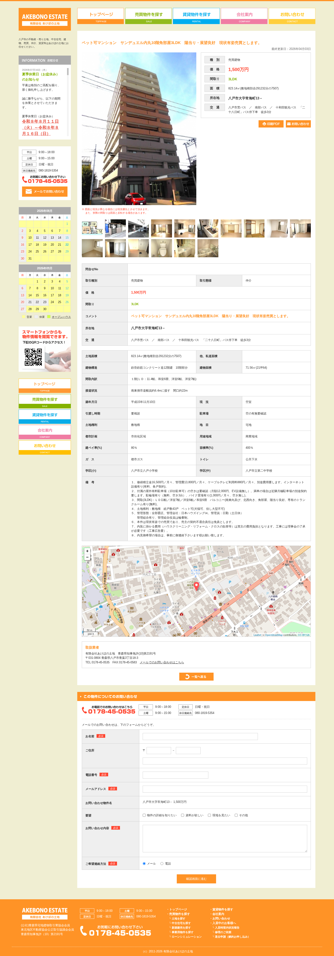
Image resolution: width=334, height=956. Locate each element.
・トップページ (176, 909)
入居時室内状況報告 (227, 927)
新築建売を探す (181, 927)
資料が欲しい (194, 815)
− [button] (87, 557)
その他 (243, 815)
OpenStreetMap (274, 635)
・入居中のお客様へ (222, 923)
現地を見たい (221, 815)
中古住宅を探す (181, 923)
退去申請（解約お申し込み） (232, 936)
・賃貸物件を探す (221, 909)
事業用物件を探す (183, 932)
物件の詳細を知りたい (162, 815)
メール (151, 863)
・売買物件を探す (178, 914)
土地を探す (178, 918)
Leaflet (257, 635)
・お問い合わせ (219, 918)
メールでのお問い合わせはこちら (162, 662)
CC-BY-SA (303, 635)
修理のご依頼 (223, 932)
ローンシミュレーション (187, 936)
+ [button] (87, 551)
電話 (168, 863)
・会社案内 (216, 914)
